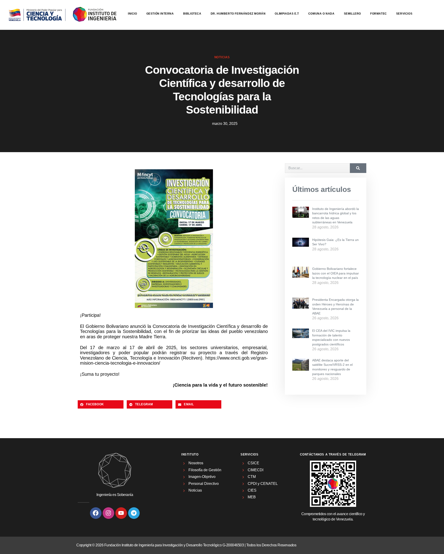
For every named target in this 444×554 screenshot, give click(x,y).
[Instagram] (108, 513)
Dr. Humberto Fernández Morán (238, 13)
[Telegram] (134, 513)
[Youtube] (121, 513)
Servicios (404, 13)
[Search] (358, 168)
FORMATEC (378, 13)
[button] (100, 404)
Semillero (352, 13)
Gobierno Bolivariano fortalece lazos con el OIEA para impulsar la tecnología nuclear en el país (335, 273)
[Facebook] (96, 513)
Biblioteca (192, 13)
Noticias (222, 57)
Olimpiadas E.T (287, 13)
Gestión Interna (160, 13)
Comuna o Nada (321, 13)
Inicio (132, 13)
